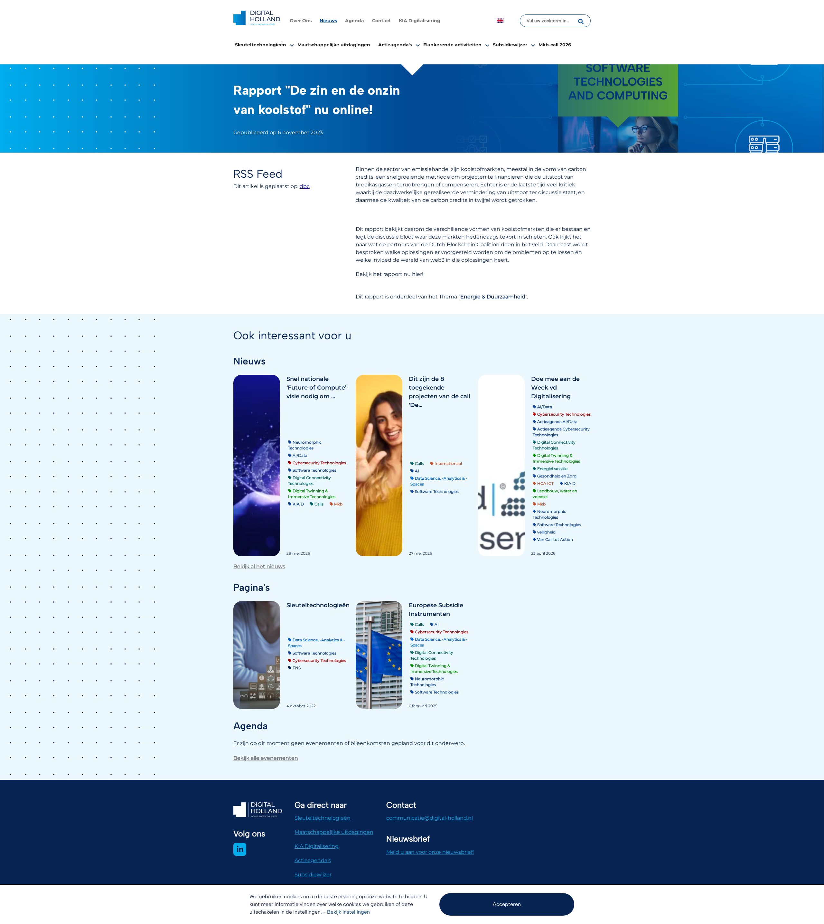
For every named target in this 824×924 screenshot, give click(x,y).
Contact (381, 21)
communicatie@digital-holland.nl (429, 818)
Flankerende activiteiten (452, 45)
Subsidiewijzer (510, 45)
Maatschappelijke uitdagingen (333, 45)
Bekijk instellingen (348, 912)
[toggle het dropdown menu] (292, 45)
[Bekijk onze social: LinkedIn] (239, 849)
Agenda (354, 21)
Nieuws (328, 21)
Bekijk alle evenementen (265, 758)
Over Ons (301, 21)
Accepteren (507, 904)
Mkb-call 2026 (554, 45)
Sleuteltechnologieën (260, 45)
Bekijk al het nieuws (259, 566)
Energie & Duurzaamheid (492, 297)
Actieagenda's (395, 45)
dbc (305, 186)
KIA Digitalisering (419, 21)
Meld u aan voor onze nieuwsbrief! (430, 852)
